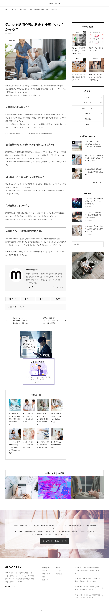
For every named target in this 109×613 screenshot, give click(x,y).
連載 (43, 577)
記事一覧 (45, 580)
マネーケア (87, 103)
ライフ (87, 113)
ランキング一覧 (96, 182)
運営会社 (59, 574)
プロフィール (56, 287)
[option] (21, 487)
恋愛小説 (88, 119)
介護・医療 (13, 307)
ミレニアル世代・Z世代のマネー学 (54, 541)
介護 (23, 307)
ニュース (88, 97)
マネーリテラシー (88, 108)
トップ (58, 571)
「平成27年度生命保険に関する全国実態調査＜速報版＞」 (41, 133)
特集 (87, 124)
